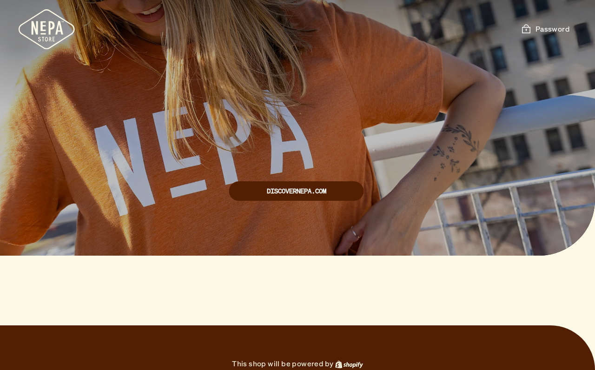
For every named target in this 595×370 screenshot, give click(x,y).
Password (552, 29)
